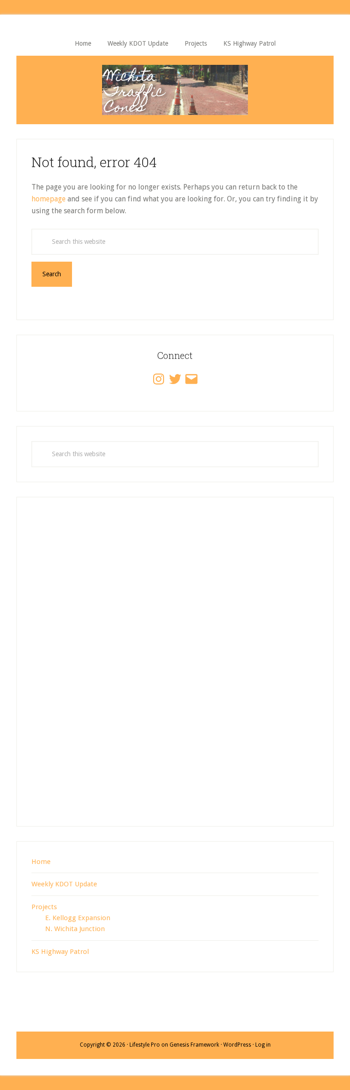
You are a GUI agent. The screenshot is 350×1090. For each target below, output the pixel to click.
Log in (263, 1045)
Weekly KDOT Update (64, 884)
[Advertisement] (175, 671)
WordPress (237, 1045)
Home (41, 862)
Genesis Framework (194, 1045)
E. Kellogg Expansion (77, 918)
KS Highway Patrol (60, 952)
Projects (44, 907)
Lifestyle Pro (144, 1045)
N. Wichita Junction (75, 929)
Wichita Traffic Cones (175, 90)
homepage (48, 199)
